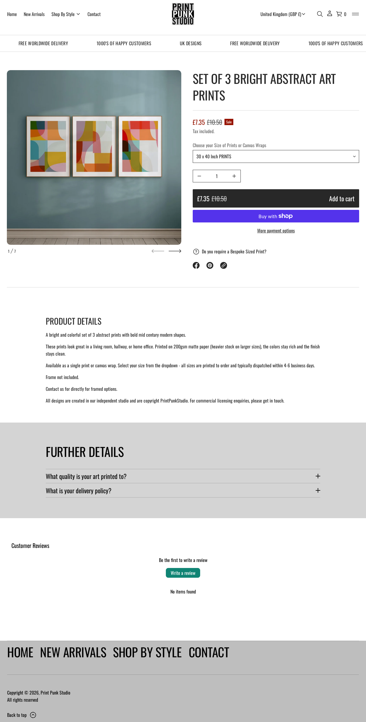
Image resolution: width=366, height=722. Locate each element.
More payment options (276, 230)
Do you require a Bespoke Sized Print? (234, 251)
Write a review (183, 572)
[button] (320, 14)
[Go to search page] (320, 14)
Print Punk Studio (55, 692)
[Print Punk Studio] (183, 14)
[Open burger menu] (355, 14)
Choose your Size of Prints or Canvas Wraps (229, 145)
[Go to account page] (329, 15)
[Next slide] (175, 251)
